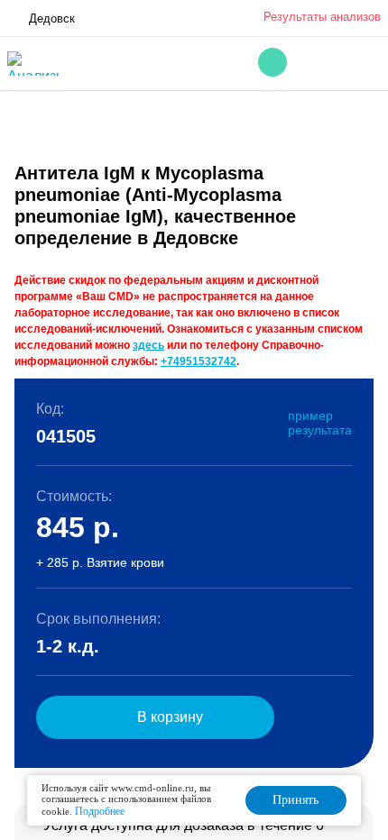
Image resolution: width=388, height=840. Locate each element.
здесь (148, 345)
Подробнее (100, 811)
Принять (296, 800)
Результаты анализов (322, 16)
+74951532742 (198, 361)
